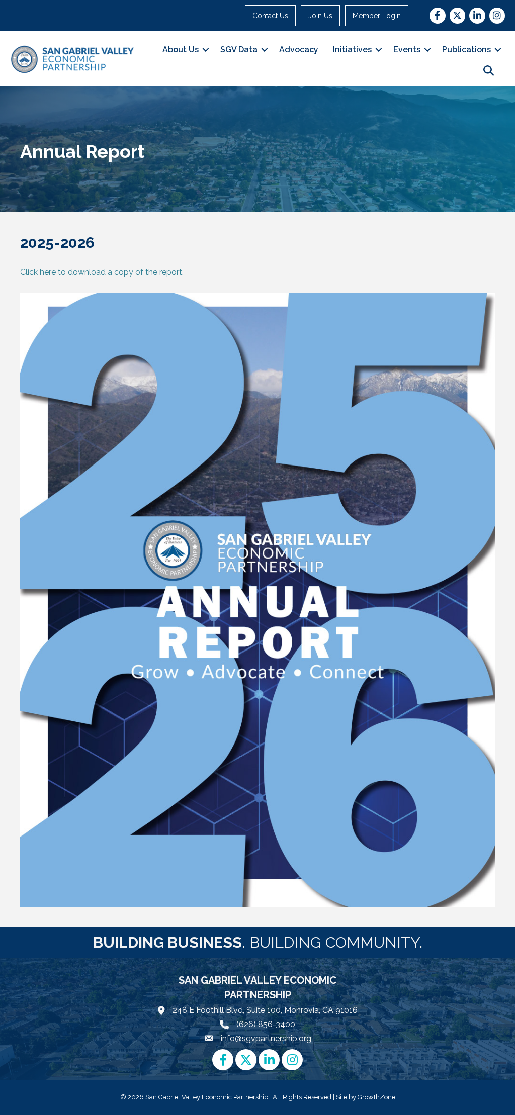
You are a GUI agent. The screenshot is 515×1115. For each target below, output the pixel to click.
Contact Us (270, 16)
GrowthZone (376, 1097)
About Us (180, 49)
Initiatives (352, 49)
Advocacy (298, 49)
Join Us (320, 16)
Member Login (377, 16)
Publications (466, 49)
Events (406, 49)
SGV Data (239, 49)
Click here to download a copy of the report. (102, 272)
